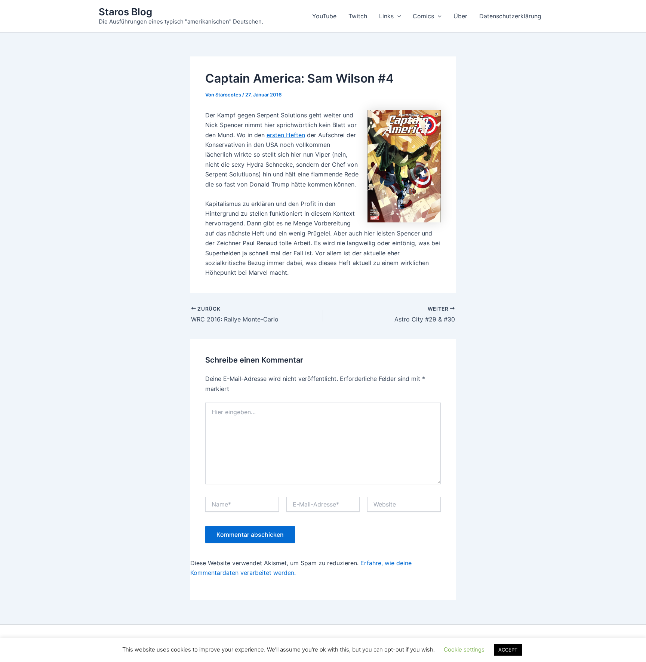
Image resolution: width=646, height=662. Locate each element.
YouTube (324, 16)
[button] (397, 16)
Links (386, 16)
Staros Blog (125, 12)
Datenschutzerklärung (510, 16)
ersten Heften (286, 135)
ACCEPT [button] (507, 650)
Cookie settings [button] (464, 649)
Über (460, 16)
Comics (423, 16)
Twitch (357, 16)
